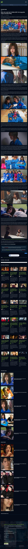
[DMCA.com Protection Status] (6, 543)
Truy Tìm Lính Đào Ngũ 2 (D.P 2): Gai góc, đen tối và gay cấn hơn (14, 341)
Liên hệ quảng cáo (20, 524)
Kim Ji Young (20, 257)
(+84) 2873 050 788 (6, 537)
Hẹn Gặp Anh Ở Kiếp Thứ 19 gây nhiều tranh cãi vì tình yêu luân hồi (14, 358)
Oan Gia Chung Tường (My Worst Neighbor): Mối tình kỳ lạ (5, 341)
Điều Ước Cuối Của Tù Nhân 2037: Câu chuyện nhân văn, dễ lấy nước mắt (20, 406)
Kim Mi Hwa (23, 257)
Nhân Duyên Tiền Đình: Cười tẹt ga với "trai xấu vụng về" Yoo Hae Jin (14, 307)
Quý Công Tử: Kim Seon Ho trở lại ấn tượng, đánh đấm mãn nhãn (22, 358)
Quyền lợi (6, 524)
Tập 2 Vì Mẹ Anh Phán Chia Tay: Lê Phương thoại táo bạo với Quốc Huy (22, 273)
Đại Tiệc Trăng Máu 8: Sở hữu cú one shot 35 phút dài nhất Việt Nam (20, 491)
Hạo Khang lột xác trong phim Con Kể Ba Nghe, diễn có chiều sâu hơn (13, 290)
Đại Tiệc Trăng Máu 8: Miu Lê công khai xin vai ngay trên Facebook (20, 477)
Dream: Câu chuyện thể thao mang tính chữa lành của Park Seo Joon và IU (14, 324)
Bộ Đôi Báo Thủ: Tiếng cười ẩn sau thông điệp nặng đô (22, 306)
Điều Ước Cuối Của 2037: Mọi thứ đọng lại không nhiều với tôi (20, 392)
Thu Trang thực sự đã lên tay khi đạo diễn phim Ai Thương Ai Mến (23, 289)
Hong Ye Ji (17, 257)
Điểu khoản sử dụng (12, 524)
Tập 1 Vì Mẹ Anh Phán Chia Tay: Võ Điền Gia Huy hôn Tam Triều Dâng (4, 290)
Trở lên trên (21, 548)
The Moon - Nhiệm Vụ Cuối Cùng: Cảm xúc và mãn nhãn (22, 323)
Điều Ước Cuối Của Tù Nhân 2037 (8, 257)
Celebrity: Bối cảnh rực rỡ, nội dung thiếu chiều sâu (22, 341)
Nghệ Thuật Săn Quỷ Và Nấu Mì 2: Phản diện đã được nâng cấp (5, 323)
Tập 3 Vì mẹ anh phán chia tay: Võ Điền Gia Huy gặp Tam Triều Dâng (13, 273)
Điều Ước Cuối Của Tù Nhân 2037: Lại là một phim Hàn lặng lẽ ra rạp (20, 433)
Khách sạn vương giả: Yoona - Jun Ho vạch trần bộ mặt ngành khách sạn (4, 358)
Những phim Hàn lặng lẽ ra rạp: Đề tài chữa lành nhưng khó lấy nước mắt (20, 419)
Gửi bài (26, 253)
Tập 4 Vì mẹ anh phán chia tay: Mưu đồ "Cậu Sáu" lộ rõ (5, 273)
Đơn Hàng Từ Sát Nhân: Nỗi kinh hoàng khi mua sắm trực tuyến (4, 307)
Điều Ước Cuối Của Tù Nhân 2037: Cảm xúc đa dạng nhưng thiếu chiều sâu (20, 379)
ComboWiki (14, 257)
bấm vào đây (6, 247)
